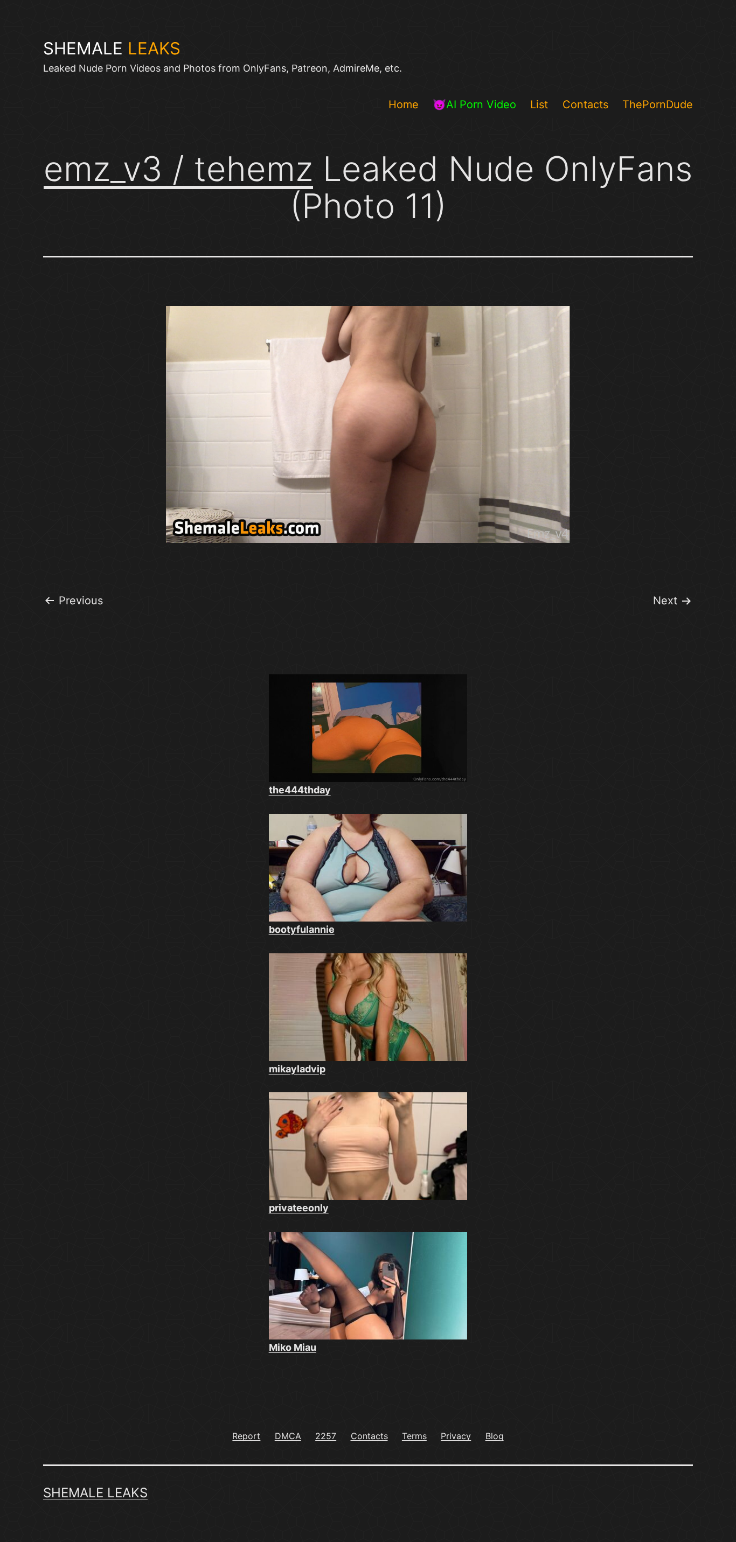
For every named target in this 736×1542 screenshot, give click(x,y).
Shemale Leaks (95, 1493)
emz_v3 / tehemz (178, 168)
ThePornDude (657, 104)
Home (403, 104)
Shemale (111, 48)
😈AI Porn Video (474, 104)
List (539, 104)
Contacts (585, 104)
